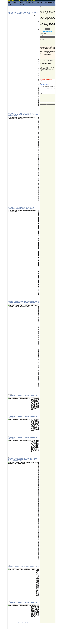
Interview (21, 2)
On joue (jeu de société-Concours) (49, 2)
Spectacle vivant (39, 2)
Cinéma (14, 2)
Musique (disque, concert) (24, 4)
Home (9, 1)
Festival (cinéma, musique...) (30, 2)
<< (18, 622)
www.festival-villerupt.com (44, 84)
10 (27, 622)
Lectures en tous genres (13, 4)
